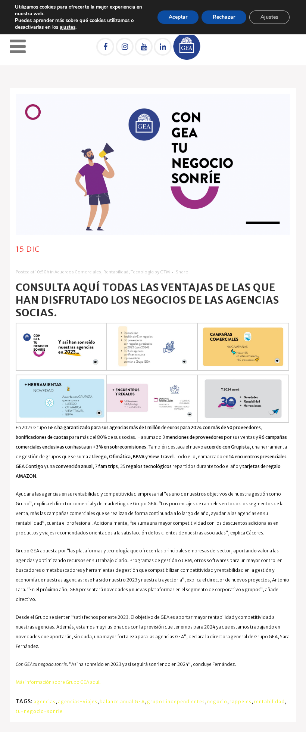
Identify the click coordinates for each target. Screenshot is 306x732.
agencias (45, 701)
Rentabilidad (115, 271)
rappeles (241, 701)
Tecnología (142, 271)
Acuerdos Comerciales (77, 271)
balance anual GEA (122, 701)
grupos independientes (176, 701)
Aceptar (178, 17)
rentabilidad (269, 701)
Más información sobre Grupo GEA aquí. (58, 682)
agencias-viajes (77, 701)
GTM (165, 271)
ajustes (67, 27)
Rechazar (224, 17)
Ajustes (269, 17)
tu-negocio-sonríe (39, 711)
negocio (217, 701)
